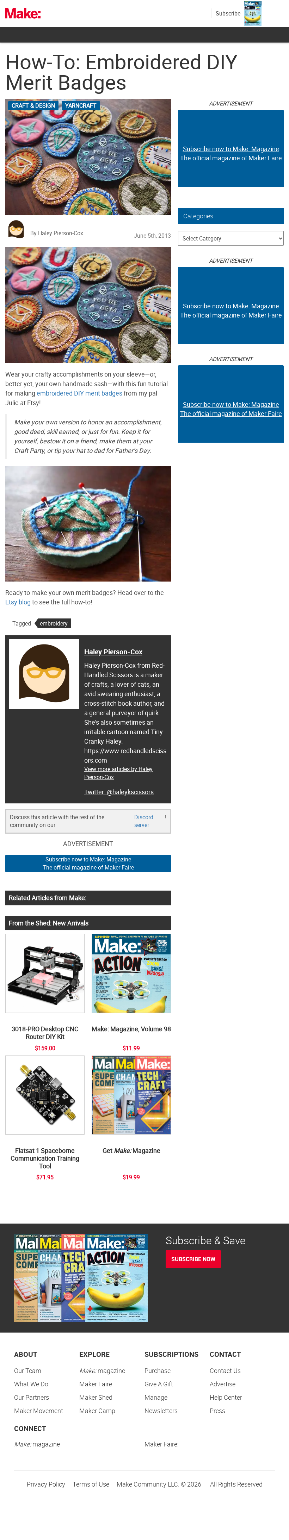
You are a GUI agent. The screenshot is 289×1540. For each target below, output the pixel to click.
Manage (155, 1397)
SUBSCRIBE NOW (193, 1259)
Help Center (226, 1397)
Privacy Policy (46, 1484)
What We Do (31, 1384)
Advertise (222, 1384)
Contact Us (225, 1370)
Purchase (157, 1370)
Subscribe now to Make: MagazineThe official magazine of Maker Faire (88, 863)
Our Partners (31, 1397)
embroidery (54, 623)
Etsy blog (18, 602)
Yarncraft (81, 105)
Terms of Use (91, 1484)
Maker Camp (97, 1410)
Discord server (143, 821)
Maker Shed (95, 1397)
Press (217, 1410)
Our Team (27, 1370)
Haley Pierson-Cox (113, 651)
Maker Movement (38, 1410)
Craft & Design (33, 105)
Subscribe (228, 13)
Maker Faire (95, 1384)
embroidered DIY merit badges (79, 393)
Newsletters (161, 1410)
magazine (102, 1370)
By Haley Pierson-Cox (56, 233)
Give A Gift (158, 1384)
